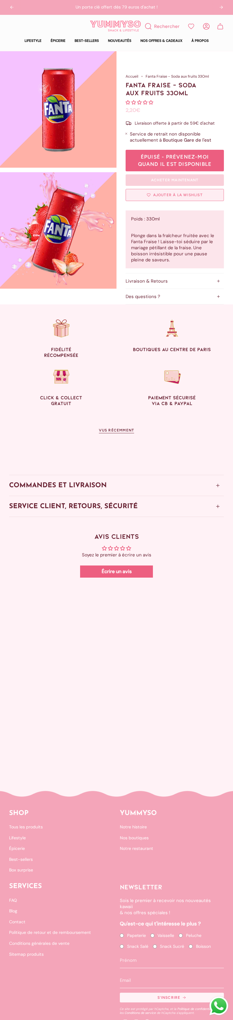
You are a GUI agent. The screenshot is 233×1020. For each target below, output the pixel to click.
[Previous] (12, 7)
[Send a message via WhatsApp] (219, 1006)
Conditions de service (140, 1013)
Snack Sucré (172, 946)
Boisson (203, 946)
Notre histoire (133, 827)
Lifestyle (17, 837)
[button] (33, 41)
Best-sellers (21, 859)
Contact (17, 921)
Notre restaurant (136, 848)
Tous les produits (26, 827)
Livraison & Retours (147, 281)
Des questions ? (143, 297)
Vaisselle (165, 935)
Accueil (132, 76)
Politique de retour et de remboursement (50, 932)
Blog (13, 911)
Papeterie (136, 935)
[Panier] (220, 26)
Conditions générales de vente (39, 943)
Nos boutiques (134, 837)
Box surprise (21, 870)
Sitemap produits (26, 954)
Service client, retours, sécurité (73, 506)
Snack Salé (137, 946)
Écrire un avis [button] (117, 571)
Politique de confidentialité (196, 1009)
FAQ (13, 900)
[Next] (221, 7)
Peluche (193, 935)
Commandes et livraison (58, 485)
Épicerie (17, 848)
